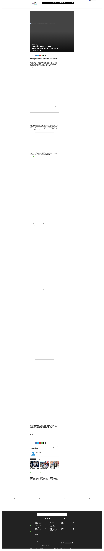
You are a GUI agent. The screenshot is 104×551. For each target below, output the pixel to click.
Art (50, 522)
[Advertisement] (52, 17)
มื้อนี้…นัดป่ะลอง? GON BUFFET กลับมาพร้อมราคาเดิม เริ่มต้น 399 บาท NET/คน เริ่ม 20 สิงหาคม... (39, 522)
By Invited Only (48, 548)
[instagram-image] (14, 498)
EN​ (70, 548)
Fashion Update (32, 466)
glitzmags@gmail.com (47, 545)
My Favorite (52, 548)
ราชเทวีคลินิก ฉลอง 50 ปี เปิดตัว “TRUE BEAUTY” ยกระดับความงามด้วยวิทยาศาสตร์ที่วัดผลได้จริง (54, 468)
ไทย (90, 0)
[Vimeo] (69, 2)
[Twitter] (68, 2)
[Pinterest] (40, 55)
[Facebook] (65, 2)
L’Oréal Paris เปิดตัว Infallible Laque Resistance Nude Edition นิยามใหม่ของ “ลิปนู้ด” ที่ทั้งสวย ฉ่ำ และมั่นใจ (44, 479)
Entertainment (36, 529)
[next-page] (32, 481)
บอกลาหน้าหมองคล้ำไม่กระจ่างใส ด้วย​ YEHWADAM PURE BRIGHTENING (35, 448)
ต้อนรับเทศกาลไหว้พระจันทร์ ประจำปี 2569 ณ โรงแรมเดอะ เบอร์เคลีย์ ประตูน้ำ (34, 479)
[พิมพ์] (45, 55)
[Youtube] (72, 2)
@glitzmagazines (55, 484)
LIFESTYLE (36, 44)
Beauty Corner (33, 44)
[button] (64, 2)
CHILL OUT (61, 548)
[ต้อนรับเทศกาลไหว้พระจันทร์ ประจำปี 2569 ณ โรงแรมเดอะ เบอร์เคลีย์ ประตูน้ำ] (34, 475)
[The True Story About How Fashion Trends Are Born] (47, 529)
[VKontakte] (71, 2)
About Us (73, 548)
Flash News (36, 534)
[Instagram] (67, 2)
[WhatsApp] (42, 55)
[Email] (43, 55)
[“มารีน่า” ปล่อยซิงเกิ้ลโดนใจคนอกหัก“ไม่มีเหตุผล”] (47, 522)
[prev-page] (30, 481)
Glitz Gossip (51, 530)
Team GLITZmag (34, 50)
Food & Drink (36, 523)
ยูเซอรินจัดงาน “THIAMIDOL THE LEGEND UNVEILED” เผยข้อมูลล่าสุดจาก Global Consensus (54, 479)
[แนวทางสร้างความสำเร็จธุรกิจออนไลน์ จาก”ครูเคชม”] (47, 525)
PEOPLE (51, 526)
